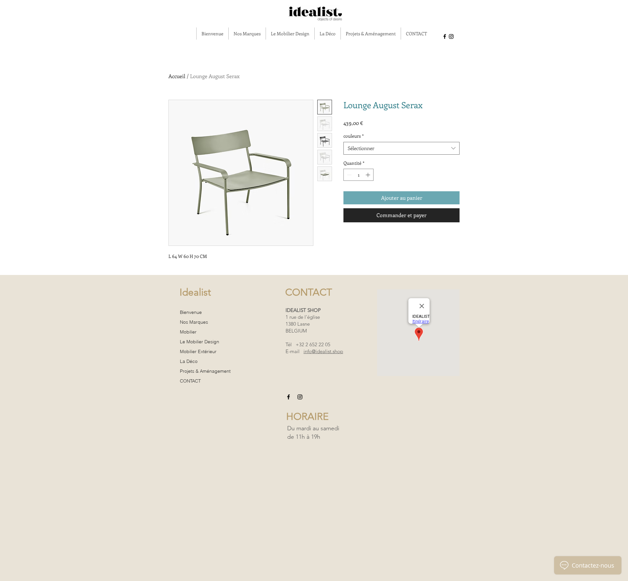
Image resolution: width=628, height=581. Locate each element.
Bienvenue (191, 312)
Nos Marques (194, 322)
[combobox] (401, 148)
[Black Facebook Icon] (445, 36)
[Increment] (368, 174)
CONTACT (190, 381)
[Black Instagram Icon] (451, 36)
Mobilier (188, 332)
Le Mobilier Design (199, 342)
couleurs (353, 136)
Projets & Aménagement (205, 371)
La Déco (189, 361)
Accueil (176, 76)
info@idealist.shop (323, 351)
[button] (247, 33)
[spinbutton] (358, 174)
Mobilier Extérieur (198, 351)
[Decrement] (348, 174)
